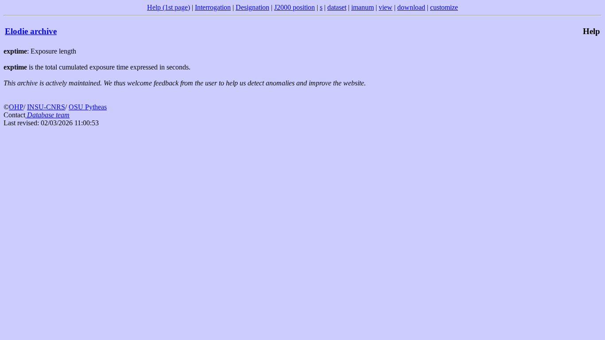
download (411, 7)
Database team (47, 115)
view (385, 7)
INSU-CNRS (46, 107)
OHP (16, 107)
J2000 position (294, 7)
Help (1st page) (168, 7)
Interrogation (213, 7)
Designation (252, 7)
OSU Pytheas (88, 107)
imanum (362, 7)
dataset (336, 7)
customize (444, 7)
